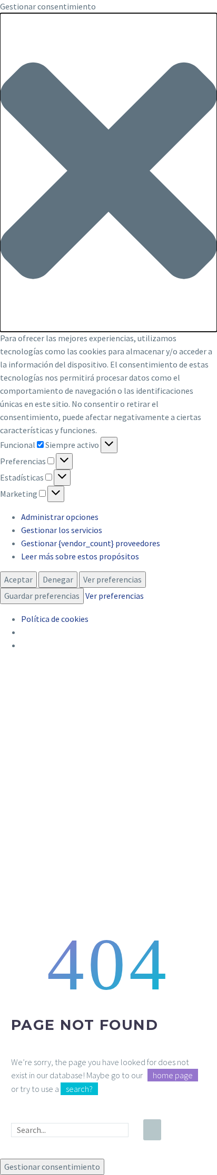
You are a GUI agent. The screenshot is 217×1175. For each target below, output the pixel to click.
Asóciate (137, 879)
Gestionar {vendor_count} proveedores (90, 543)
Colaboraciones (150, 852)
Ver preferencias (112, 579)
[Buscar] (152, 1129)
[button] (108, 172)
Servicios (137, 866)
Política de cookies (54, 619)
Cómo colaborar (151, 892)
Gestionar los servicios (61, 530)
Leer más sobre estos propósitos (80, 556)
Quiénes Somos (149, 826)
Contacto (139, 918)
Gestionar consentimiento (52, 1166)
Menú (135, 798)
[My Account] (197, 857)
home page (173, 1075)
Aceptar (18, 579)
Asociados (139, 839)
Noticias (137, 905)
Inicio (132, 813)
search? (79, 1089)
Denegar (58, 579)
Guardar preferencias (42, 595)
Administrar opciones (59, 517)
